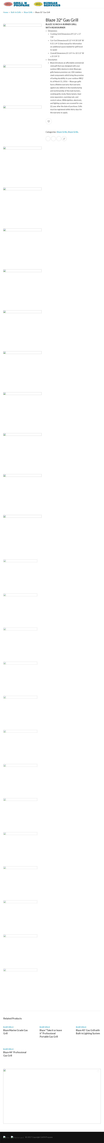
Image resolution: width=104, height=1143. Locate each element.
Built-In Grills (16, 12)
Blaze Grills (28, 12)
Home (5, 12)
